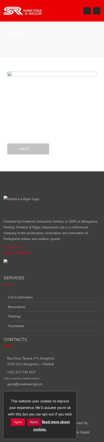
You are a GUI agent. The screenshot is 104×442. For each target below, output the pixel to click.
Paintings (14, 316)
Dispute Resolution (17, 252)
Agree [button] (18, 422)
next (26, 149)
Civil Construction (20, 297)
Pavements (16, 326)
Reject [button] (34, 422)
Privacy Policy (13, 247)
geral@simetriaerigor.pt (24, 384)
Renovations (16, 307)
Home (9, 44)
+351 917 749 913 (21, 372)
